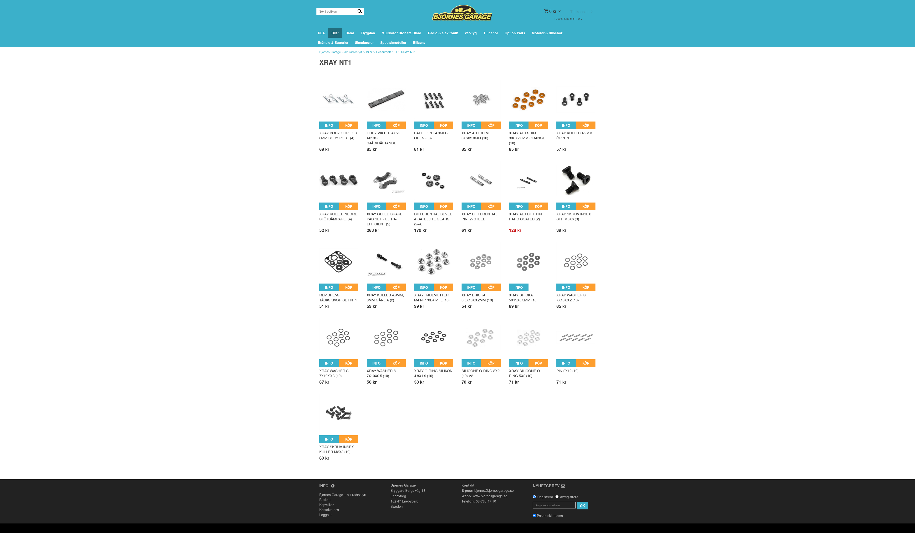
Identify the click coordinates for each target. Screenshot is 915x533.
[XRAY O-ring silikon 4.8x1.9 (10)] (433, 337)
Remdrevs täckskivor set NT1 (338, 297)
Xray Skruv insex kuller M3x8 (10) (336, 449)
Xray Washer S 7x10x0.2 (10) (571, 297)
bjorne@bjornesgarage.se (494, 490)
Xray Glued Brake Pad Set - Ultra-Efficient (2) (384, 218)
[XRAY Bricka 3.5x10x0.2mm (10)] (481, 261)
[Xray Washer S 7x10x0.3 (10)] (338, 337)
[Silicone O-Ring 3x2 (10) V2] (481, 337)
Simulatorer (364, 42)
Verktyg (471, 32)
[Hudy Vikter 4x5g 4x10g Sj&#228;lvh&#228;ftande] (386, 99)
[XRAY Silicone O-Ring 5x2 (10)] (528, 337)
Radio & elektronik (443, 32)
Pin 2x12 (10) (567, 370)
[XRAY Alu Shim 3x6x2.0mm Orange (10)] (528, 99)
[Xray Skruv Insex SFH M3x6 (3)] (575, 180)
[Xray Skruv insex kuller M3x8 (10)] (338, 413)
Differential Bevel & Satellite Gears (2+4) (433, 218)
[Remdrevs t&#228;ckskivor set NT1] (338, 261)
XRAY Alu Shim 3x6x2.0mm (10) (475, 135)
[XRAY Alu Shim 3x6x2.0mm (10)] (481, 99)
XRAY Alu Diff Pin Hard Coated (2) (525, 216)
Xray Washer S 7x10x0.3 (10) (334, 373)
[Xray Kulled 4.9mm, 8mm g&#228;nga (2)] (386, 261)
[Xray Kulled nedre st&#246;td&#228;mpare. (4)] (338, 180)
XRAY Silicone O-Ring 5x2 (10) (525, 373)
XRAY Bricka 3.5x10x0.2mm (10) (477, 297)
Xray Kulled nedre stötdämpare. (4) (338, 216)
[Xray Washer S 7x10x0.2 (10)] (575, 261)
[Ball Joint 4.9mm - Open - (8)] (433, 99)
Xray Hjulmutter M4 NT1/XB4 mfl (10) (432, 297)
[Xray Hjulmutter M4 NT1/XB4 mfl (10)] (433, 261)
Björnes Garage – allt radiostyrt (340, 52)
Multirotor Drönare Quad (401, 32)
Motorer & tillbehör (547, 32)
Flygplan (368, 32)
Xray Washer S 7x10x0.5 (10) (381, 373)
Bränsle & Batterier (333, 42)
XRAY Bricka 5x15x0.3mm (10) (523, 297)
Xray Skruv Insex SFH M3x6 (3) (573, 216)
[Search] (359, 10)
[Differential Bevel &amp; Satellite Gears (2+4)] (433, 180)
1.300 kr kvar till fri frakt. (568, 18)
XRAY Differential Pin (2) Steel (479, 216)
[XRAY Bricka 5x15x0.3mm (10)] (528, 261)
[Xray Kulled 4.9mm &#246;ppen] (575, 99)
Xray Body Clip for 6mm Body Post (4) (338, 135)
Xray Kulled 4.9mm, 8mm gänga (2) (385, 297)
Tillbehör (490, 32)
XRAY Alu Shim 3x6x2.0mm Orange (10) (527, 137)
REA (321, 32)
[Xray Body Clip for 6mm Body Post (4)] (338, 99)
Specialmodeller (393, 42)
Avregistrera (569, 496)
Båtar (350, 32)
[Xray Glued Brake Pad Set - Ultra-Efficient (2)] (386, 180)
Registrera (545, 496)
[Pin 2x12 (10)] (575, 337)
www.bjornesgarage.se (490, 495)
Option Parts (515, 32)
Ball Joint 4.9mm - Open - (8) (431, 135)
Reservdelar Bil (386, 52)
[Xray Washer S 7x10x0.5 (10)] (386, 337)
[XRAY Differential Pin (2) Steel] (481, 180)
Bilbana (419, 42)
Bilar (335, 32)
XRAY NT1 (408, 52)
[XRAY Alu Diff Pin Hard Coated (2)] (528, 180)
